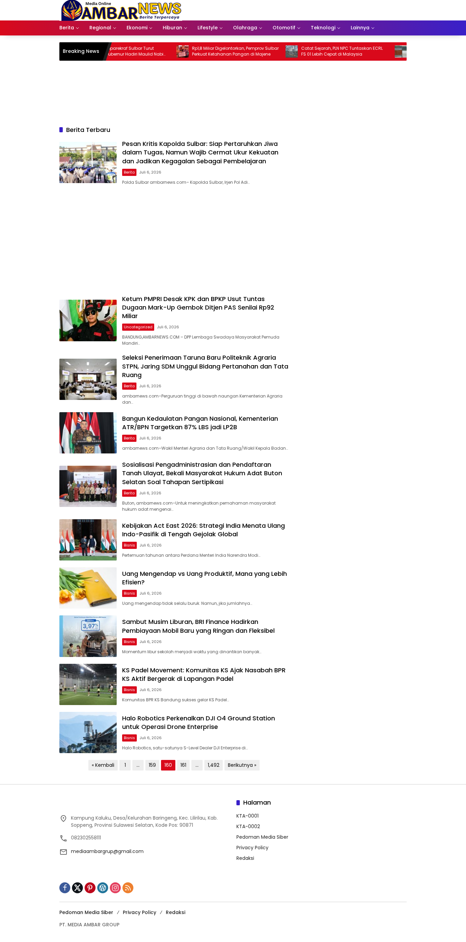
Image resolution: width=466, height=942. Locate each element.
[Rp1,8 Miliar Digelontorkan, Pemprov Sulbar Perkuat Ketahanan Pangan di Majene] (163, 51)
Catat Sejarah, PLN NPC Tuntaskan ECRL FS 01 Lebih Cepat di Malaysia (322, 51)
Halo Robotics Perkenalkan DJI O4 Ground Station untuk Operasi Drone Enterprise (198, 722)
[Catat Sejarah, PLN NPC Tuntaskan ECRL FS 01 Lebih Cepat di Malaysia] (272, 51)
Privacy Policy (252, 847)
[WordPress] (102, 887)
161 (183, 765)
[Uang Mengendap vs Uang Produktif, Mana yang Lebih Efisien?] (88, 588)
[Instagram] (115, 887)
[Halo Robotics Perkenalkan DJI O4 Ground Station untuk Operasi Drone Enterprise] (88, 732)
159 (152, 765)
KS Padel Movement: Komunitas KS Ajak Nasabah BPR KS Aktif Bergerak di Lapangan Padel (204, 674)
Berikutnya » (242, 765)
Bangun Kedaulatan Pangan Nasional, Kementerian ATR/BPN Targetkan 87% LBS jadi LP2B (200, 422)
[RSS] (127, 887)
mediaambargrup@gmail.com (107, 851)
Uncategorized (138, 327)
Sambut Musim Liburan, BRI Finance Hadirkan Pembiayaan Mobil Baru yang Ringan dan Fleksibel (198, 625)
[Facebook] (64, 887)
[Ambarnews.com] (120, 9)
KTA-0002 (248, 826)
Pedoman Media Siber (262, 837)
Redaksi (245, 858)
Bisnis (129, 545)
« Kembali (103, 765)
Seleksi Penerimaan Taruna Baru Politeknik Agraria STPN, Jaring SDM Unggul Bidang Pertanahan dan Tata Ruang (205, 366)
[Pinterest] (90, 887)
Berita (129, 172)
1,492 (213, 765)
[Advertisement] (174, 240)
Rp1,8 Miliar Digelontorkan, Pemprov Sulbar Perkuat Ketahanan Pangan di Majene (216, 51)
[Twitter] (77, 887)
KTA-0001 (247, 815)
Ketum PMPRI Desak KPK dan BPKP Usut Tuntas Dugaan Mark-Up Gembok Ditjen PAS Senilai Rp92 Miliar (198, 307)
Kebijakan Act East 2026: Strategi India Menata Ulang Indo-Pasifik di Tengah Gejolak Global (203, 529)
